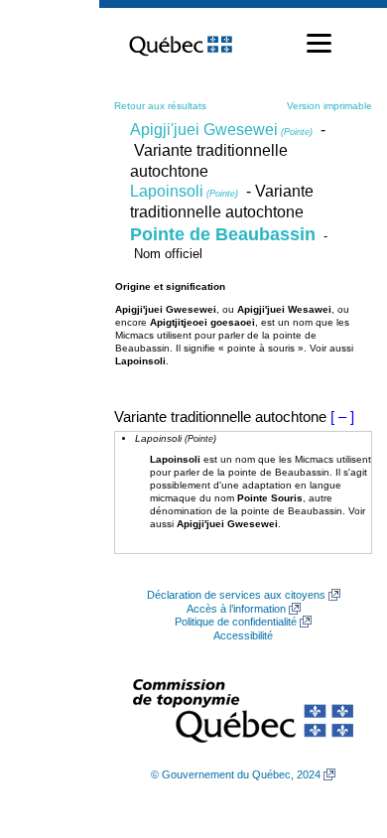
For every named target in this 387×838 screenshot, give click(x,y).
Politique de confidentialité (236, 622)
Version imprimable (329, 105)
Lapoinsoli (184, 191)
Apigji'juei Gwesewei (221, 129)
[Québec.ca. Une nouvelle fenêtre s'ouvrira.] (180, 43)
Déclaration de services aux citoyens (236, 595)
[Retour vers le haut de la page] (337, 729)
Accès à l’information (236, 609)
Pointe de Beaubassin (223, 234)
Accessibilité (243, 635)
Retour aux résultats (160, 105)
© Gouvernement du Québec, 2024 (236, 774)
